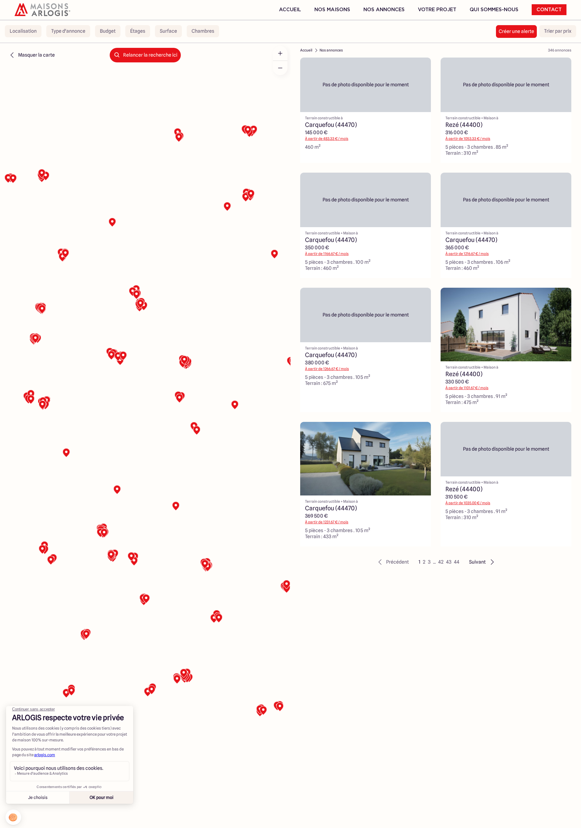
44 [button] (456, 562)
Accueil (290, 9)
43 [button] (448, 562)
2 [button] (424, 562)
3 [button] (429, 562)
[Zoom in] (280, 53)
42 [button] (441, 562)
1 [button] (419, 562)
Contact (549, 9)
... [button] (434, 562)
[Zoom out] (280, 68)
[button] (392, 562)
